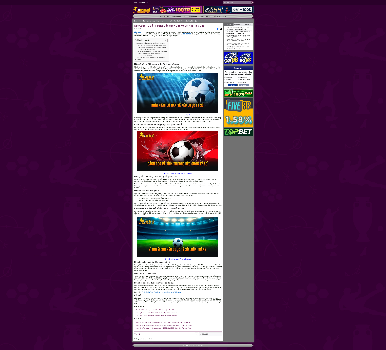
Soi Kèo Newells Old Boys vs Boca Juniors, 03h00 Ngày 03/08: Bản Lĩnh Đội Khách (238, 36)
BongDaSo (137, 21)
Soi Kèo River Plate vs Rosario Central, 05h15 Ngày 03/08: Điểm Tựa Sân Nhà (239, 32)
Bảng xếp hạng (220, 16)
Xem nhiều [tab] (237, 24)
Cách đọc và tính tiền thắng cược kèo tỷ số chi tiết (151, 45)
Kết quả (232, 85)
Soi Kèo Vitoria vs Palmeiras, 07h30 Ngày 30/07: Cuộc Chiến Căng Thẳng (238, 40)
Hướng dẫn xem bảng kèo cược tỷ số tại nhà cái (152, 47)
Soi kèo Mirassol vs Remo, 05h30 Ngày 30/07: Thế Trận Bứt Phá (237, 47)
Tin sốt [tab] (247, 24)
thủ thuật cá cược (149, 21)
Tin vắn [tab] (228, 24)
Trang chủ (164, 16)
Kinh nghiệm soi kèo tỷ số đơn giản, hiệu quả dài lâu (152, 51)
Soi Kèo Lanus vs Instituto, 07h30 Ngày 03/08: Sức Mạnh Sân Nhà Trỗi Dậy (237, 28)
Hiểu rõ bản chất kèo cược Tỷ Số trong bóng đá (151, 43)
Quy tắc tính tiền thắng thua (147, 49)
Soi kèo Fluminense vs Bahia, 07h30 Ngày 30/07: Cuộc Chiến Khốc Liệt (238, 43)
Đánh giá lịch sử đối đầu (146, 55)
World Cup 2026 (178, 16)
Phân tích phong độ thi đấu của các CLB (150, 53)
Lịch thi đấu (205, 16)
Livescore (193, 16)
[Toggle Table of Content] (165, 40)
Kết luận (139, 59)
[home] (141, 9)
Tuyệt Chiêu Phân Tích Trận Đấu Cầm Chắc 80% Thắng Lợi (161, 292)
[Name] (252, 2)
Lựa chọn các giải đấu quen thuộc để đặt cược (152, 57)
